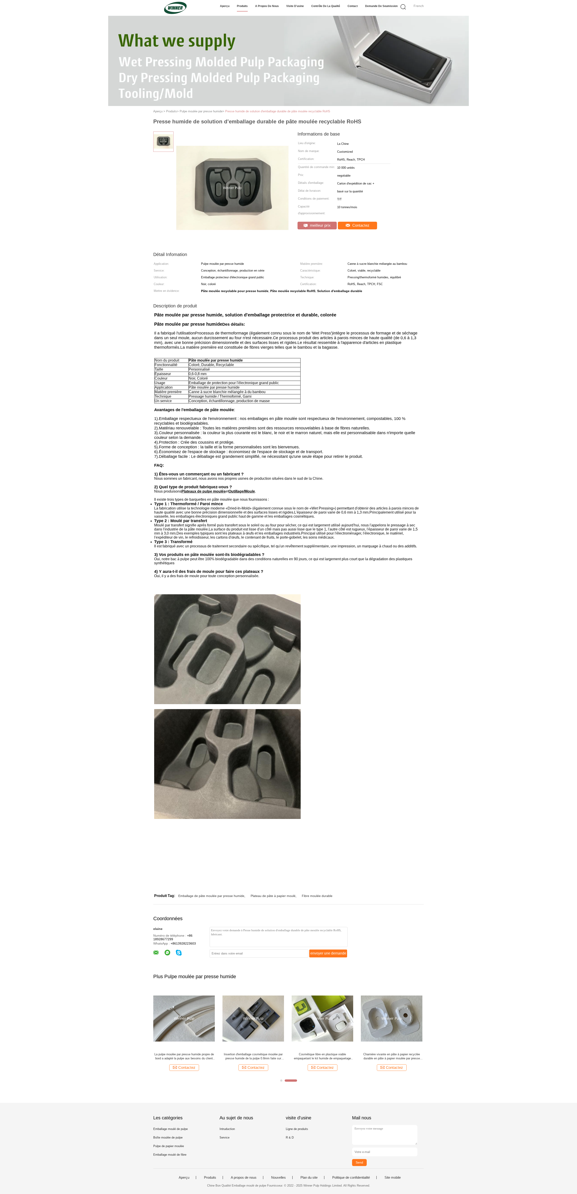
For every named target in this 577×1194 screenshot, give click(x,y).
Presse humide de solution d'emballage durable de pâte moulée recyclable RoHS (277, 111)
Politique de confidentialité (351, 1177)
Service (224, 1137)
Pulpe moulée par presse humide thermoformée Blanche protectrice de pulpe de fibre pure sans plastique (253, 1056)
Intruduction (227, 1129)
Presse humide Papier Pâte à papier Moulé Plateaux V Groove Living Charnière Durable (391, 1056)
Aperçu (224, 6)
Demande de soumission (381, 6)
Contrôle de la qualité (325, 6)
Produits (242, 6)
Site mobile (393, 1177)
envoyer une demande (328, 953)
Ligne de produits (297, 1129)
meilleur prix (320, 225)
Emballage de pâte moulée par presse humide (211, 896)
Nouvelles (278, 1177)
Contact (353, 6)
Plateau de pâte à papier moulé (273, 896)
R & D (290, 1137)
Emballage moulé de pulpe (170, 1129)
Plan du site (309, 1177)
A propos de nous (267, 6)
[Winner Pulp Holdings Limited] (175, 8)
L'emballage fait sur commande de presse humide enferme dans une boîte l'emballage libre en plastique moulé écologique (184, 1056)
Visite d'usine (295, 6)
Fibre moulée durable (317, 896)
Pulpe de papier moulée (168, 1146)
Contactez (360, 225)
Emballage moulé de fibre (169, 1154)
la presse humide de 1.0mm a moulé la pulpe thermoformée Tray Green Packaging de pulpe (322, 1056)
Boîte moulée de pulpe (168, 1137)
